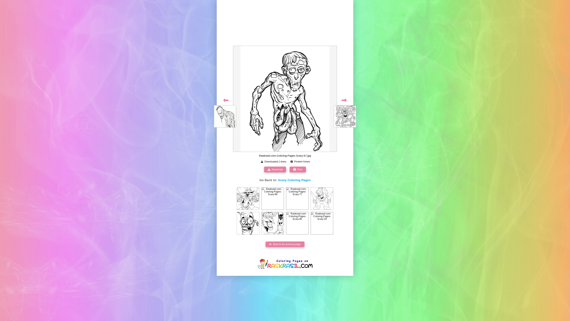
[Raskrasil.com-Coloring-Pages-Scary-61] (248, 198)
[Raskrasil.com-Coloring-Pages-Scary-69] (248, 223)
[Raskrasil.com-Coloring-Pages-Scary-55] (322, 198)
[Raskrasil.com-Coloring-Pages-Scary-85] (297, 223)
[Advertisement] (285, 24)
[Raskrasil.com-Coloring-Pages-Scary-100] (272, 223)
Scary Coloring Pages (294, 180)
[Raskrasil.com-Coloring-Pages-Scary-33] (322, 223)
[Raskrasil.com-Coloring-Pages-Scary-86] (272, 198)
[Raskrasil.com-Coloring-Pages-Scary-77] (297, 198)
